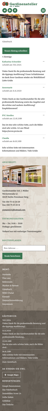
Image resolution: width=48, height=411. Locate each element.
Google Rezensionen (11, 386)
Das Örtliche (7, 404)
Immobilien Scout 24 (11, 393)
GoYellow (6, 401)
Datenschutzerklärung (12, 300)
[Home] (4, 10)
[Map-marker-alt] (15, 10)
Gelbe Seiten (7, 397)
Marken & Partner (10, 285)
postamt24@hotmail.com (13, 210)
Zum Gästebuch (9, 362)
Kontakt (6, 296)
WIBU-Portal (8, 293)
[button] (43, 10)
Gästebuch (7, 289)
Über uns (6, 278)
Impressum (7, 304)
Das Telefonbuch (9, 390)
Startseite (6, 274)
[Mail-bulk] (10, 10)
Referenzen (7, 282)
